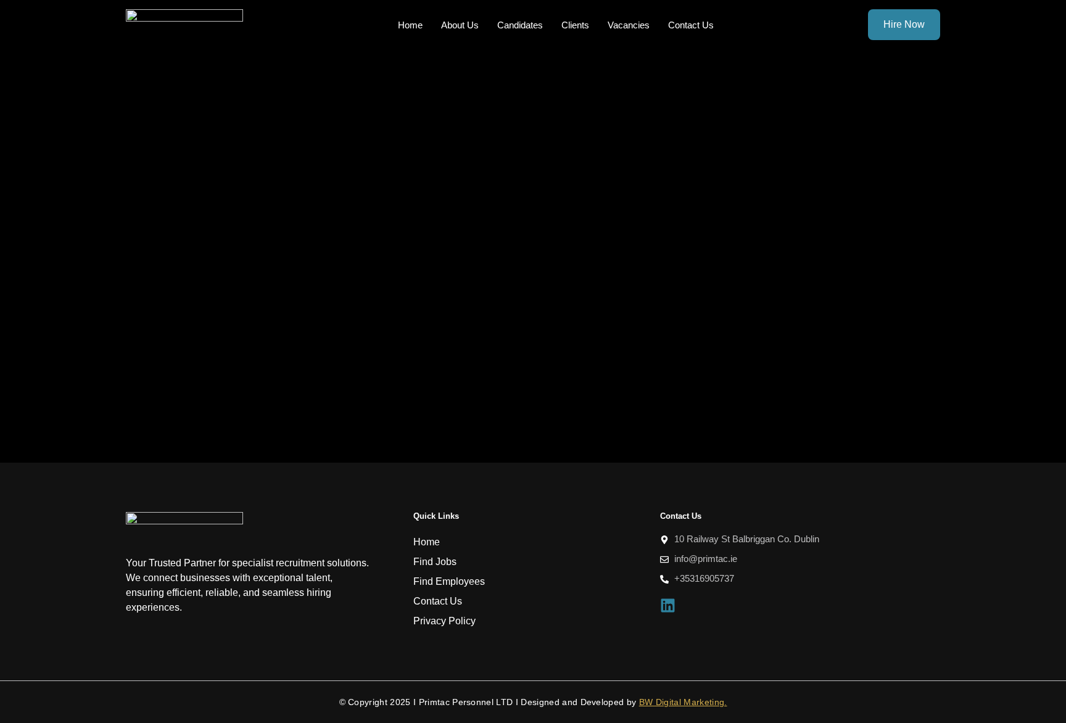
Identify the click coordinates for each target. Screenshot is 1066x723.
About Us (460, 25)
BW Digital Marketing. (683, 702)
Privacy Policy (444, 621)
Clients (575, 25)
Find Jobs (435, 561)
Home (410, 25)
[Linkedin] (668, 605)
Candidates (520, 25)
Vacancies (629, 25)
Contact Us (691, 25)
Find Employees (449, 581)
